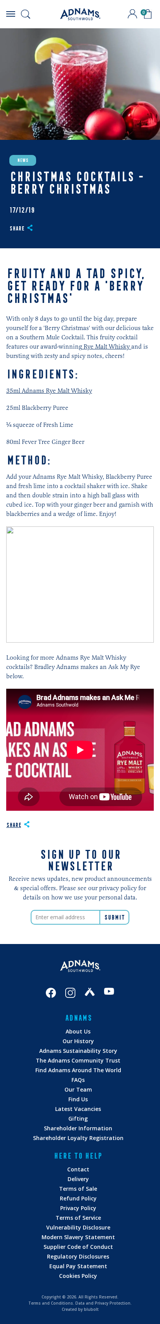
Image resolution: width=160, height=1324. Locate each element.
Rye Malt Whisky (106, 346)
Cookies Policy (78, 1275)
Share (16, 228)
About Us (78, 1031)
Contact (78, 1169)
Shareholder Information (78, 1128)
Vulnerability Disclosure (78, 1227)
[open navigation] (10, 14)
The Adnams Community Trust (78, 1060)
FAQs (78, 1079)
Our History (78, 1041)
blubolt (91, 1309)
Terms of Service (78, 1217)
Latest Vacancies (78, 1109)
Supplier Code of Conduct (78, 1246)
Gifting (78, 1118)
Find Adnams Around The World (78, 1070)
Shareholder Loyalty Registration (78, 1138)
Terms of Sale (78, 1188)
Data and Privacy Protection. (103, 1303)
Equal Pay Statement (78, 1266)
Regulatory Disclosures (78, 1256)
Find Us (78, 1099)
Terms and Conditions (50, 1303)
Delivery (78, 1179)
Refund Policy (78, 1198)
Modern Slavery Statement (78, 1237)
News (22, 160)
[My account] (132, 14)
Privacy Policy (78, 1208)
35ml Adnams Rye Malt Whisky (49, 390)
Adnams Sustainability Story (78, 1050)
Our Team (78, 1089)
